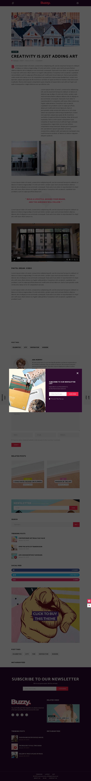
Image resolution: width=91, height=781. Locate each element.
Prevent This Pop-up (57, 399)
